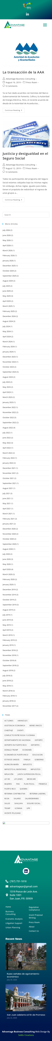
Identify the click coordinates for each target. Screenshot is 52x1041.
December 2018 (9, 650)
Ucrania (18, 808)
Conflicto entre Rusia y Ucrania (19, 735)
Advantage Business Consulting (20, 78)
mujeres (8, 784)
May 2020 (7, 564)
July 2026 (6, 230)
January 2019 (8, 645)
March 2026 (7, 250)
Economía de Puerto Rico (16, 755)
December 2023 (9, 356)
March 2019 (7, 635)
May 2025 (7, 296)
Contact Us (34, 931)
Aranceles (22, 720)
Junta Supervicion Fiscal (29, 774)
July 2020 (6, 554)
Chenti (20, 730)
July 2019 (6, 615)
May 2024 (7, 331)
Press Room (31, 82)
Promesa (43, 784)
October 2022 (8, 417)
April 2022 (7, 448)
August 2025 (8, 281)
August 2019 (8, 610)
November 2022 (9, 412)
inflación (8, 774)
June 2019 (7, 620)
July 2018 (6, 675)
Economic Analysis (14, 919)
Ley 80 (7, 779)
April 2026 (7, 245)
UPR (28, 808)
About (31, 926)
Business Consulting (11, 913)
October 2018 (8, 660)
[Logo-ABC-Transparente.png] (26, 859)
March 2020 (7, 574)
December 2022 (9, 407)
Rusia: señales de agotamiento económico (23, 975)
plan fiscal (29, 784)
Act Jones (8, 720)
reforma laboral (38, 794)
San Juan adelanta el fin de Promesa (26, 1014)
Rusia (6, 798)
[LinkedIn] (27, 14)
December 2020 (9, 528)
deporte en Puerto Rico (15, 745)
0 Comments (11, 86)
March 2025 (7, 306)
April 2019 (7, 630)
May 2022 (7, 443)
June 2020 (7, 559)
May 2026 (7, 240)
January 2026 (8, 260)
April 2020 (7, 569)
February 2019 (8, 640)
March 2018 (7, 690)
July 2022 (6, 432)
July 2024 (6, 326)
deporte (39, 740)
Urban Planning (13, 927)
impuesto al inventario (15, 769)
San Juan (18, 803)
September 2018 (9, 665)
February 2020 (8, 579)
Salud (7, 803)
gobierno (39, 759)
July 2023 (6, 382)
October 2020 (8, 539)
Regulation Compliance (34, 908)
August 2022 (8, 427)
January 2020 (8, 584)
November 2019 (9, 594)
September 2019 (9, 604)
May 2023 (7, 387)
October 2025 (8, 270)
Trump (7, 808)
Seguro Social (33, 803)
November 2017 (9, 706)
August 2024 (8, 321)
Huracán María (11, 764)
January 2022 (8, 463)
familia (27, 759)
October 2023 (8, 367)
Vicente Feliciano (12, 813)
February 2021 (8, 518)
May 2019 (7, 625)
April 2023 (7, 392)
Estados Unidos (12, 759)
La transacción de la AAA (23, 72)
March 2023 (7, 397)
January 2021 (8, 523)
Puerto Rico (10, 789)
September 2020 (9, 544)
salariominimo (32, 798)
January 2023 (8, 402)
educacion (37, 755)
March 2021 (7, 513)
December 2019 (9, 589)
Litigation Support (14, 923)
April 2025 (7, 301)
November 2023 (9, 362)
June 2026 (7, 235)
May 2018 (7, 685)
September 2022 (9, 422)
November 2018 (9, 655)
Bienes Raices (36, 725)
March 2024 (7, 341)
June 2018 (7, 680)
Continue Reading (15, 109)
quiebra (23, 789)
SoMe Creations (26, 1035)
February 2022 (8, 458)
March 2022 (7, 453)
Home (8, 906)
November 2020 (9, 534)
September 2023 (9, 372)
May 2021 (7, 503)
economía (27, 750)
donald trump (11, 750)
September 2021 (9, 483)
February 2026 (8, 255)
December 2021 (9, 468)
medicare (31, 779)
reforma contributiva (14, 794)
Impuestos (35, 769)
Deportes (35, 745)
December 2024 (9, 316)
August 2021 (8, 488)
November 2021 (9, 473)
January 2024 (8, 351)
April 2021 (7, 508)
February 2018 (8, 695)
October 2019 (8, 599)
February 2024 (8, 346)
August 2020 (8, 549)
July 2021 (6, 493)
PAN (18, 784)
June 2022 (7, 437)
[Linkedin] (26, 871)
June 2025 (7, 291)
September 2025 (9, 276)
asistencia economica (14, 725)
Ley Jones (18, 779)
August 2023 (8, 377)
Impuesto (27, 764)
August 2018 (8, 670)
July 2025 (6, 286)
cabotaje (8, 730)
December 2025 (9, 265)
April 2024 (7, 336)
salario (17, 798)
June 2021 (7, 498)
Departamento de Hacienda (17, 740)
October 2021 (8, 478)
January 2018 (8, 701)
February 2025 (8, 311)
